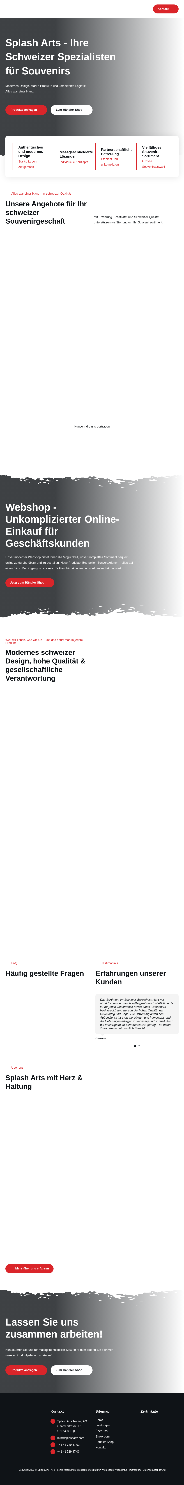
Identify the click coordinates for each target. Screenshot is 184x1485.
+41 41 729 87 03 (68, 1451)
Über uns (101, 1431)
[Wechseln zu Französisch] (140, 9)
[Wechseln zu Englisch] (133, 9)
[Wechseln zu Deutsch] (146, 9)
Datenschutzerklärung (154, 1470)
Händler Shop (104, 1442)
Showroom (102, 1436)
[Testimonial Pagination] (135, 1046)
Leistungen (102, 1425)
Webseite (82, 1470)
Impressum (135, 1470)
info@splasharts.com (70, 1437)
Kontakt (100, 1447)
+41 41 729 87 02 (68, 1444)
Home (99, 1420)
